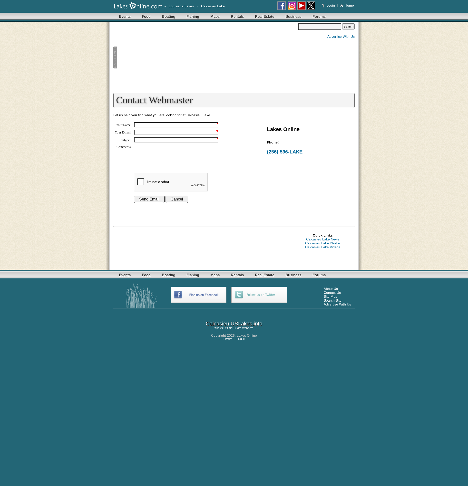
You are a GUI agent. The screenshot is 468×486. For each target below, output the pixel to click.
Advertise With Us (341, 36)
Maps (215, 16)
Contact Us (332, 293)
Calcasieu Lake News (322, 239)
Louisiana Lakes (181, 6)
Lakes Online (247, 335)
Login (330, 5)
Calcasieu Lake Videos (322, 247)
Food (146, 16)
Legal (241, 338)
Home (349, 5)
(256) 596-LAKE (284, 151)
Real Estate (264, 16)
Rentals (237, 16)
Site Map (330, 296)
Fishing (192, 16)
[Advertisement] (205, 57)
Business (293, 16)
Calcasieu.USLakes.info (234, 324)
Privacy (228, 338)
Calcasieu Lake (213, 6)
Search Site (332, 300)
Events (125, 16)
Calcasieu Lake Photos (323, 243)
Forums (319, 16)
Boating (168, 16)
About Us (331, 289)
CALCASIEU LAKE (231, 328)
